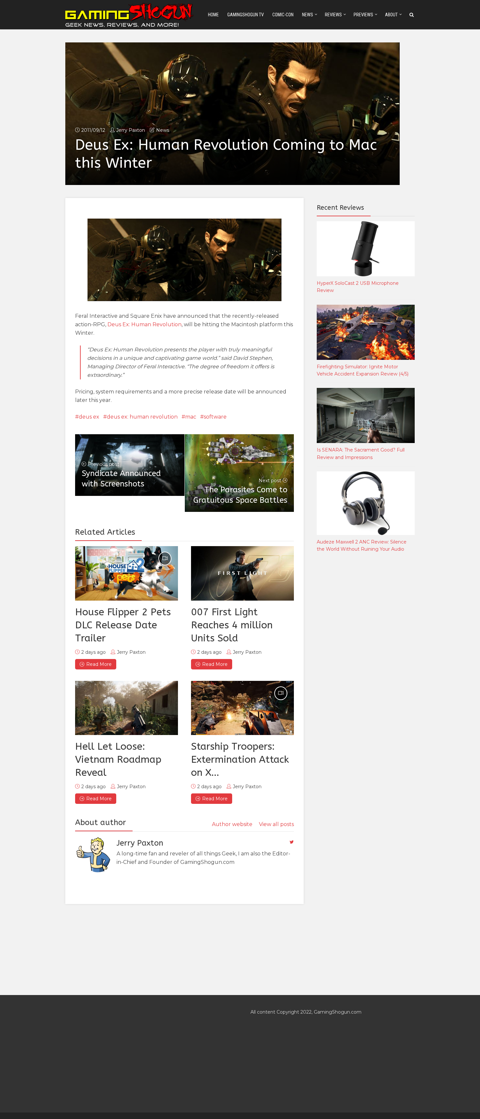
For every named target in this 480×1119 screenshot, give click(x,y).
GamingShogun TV (245, 14)
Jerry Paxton (130, 130)
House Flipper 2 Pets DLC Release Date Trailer (123, 625)
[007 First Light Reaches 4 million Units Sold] (242, 573)
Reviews (333, 14)
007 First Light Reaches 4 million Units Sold (232, 625)
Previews (363, 14)
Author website (232, 824)
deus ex (89, 417)
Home (213, 14)
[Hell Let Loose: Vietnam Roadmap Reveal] (126, 708)
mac (190, 417)
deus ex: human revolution (142, 417)
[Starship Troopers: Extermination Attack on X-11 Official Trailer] (242, 708)
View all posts (276, 824)
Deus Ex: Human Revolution (144, 324)
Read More (99, 664)
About (391, 14)
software (215, 417)
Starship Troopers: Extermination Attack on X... (240, 759)
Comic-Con (283, 14)
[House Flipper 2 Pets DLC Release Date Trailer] (126, 573)
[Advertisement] (366, 666)
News (307, 14)
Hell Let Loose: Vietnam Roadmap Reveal (118, 759)
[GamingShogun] (130, 14)
